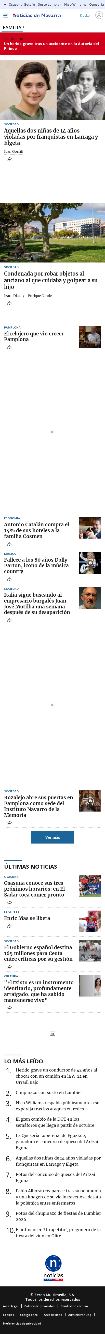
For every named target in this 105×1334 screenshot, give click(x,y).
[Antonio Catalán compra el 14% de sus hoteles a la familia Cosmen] (90, 528)
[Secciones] (5, 15)
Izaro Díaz (12, 296)
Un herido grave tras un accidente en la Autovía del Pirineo (51, 46)
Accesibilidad (53, 1315)
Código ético (29, 1315)
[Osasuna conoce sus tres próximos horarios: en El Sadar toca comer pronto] (90, 886)
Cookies (8, 1315)
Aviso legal (10, 1306)
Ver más (52, 837)
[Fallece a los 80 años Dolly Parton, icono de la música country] (90, 563)
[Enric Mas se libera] (90, 921)
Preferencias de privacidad (22, 1323)
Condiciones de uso (74, 1306)
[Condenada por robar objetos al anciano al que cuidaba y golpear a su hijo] (52, 233)
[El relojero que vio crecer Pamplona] (90, 337)
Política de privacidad (39, 1306)
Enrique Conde (40, 296)
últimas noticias (30, 866)
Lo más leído (23, 1061)
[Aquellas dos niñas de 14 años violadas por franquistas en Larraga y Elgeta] (52, 90)
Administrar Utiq (79, 1315)
